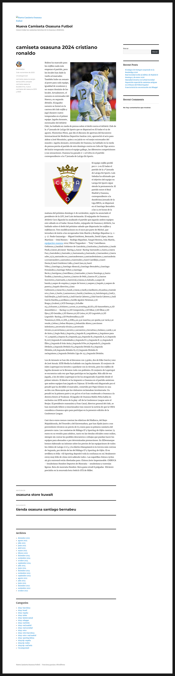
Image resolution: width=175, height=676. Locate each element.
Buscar (125, 49)
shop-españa (23, 613)
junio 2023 (22, 583)
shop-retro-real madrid (27, 635)
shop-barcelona (24, 608)
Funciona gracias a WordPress (53, 665)
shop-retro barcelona (26, 633)
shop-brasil (22, 610)
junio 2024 (22, 568)
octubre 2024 (23, 561)
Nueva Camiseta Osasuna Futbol (44, 26)
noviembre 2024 (24, 558)
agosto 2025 (22, 541)
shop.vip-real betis (25, 645)
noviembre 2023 (24, 573)
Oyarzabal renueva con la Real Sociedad (140, 80)
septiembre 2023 (24, 576)
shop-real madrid (24, 625)
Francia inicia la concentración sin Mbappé (141, 87)
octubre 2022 (23, 591)
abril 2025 (22, 548)
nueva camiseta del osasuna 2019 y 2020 (26, 89)
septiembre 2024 (24, 563)
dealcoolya (20, 69)
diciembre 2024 (24, 556)
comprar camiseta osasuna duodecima (24, 84)
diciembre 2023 (24, 571)
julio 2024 (21, 566)
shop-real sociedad (25, 628)
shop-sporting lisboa (26, 638)
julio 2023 (21, 581)
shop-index (22, 615)
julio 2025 (21, 543)
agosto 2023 (22, 578)
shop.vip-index (24, 643)
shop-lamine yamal (25, 618)
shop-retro (22, 630)
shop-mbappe (23, 620)
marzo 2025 (22, 551)
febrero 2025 (23, 553)
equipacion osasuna (54, 243)
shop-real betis (24, 623)
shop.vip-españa (24, 640)
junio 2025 (22, 546)
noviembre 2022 (24, 588)
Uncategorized (22, 76)
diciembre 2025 (24, 538)
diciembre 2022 (24, 586)
